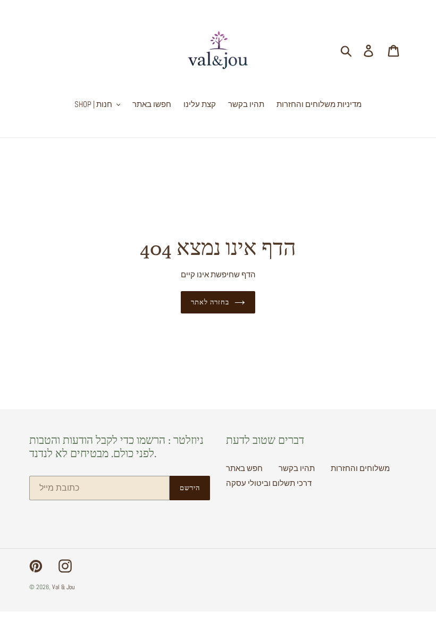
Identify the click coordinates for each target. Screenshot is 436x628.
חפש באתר (244, 468)
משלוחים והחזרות (360, 468)
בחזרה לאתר (210, 302)
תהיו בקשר (297, 468)
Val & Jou (63, 587)
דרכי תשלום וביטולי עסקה (269, 483)
